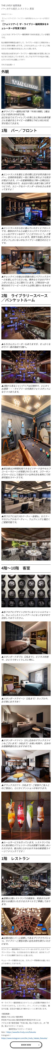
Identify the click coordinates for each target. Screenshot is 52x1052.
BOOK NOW (26, 1045)
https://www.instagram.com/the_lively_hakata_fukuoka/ (24, 1038)
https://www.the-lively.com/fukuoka (21, 1032)
